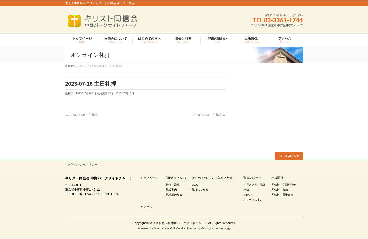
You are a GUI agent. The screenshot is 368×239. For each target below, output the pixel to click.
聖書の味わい (252, 178)
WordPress (161, 228)
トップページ (149, 178)
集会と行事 (225, 178)
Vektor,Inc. (208, 228)
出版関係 (277, 178)
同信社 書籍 (279, 189)
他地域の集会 (174, 194)
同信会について (176, 178)
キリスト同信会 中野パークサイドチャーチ (178, 223)
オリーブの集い (253, 199)
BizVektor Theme (184, 228)
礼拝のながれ (200, 189)
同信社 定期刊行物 (283, 184)
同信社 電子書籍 (282, 194)
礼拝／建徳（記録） (255, 184)
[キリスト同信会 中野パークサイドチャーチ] (105, 23)
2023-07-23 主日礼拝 (209, 115)
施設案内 (171, 189)
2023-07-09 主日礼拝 (81, 115)
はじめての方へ (202, 178)
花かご (247, 194)
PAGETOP (291, 156)
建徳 (246, 189)
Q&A (195, 184)
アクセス (146, 207)
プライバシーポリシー (82, 164)
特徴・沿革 (173, 184)
